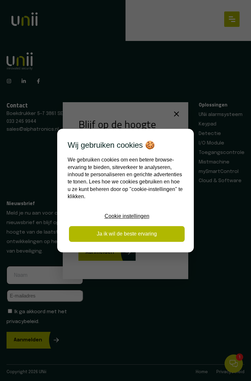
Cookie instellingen (127, 216)
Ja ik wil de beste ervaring (127, 234)
